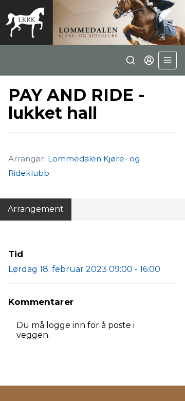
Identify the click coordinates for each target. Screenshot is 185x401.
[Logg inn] (149, 60)
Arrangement (36, 209)
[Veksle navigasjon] (167, 60)
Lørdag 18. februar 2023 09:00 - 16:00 (84, 269)
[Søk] (130, 60)
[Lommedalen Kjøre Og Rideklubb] (92, 22)
